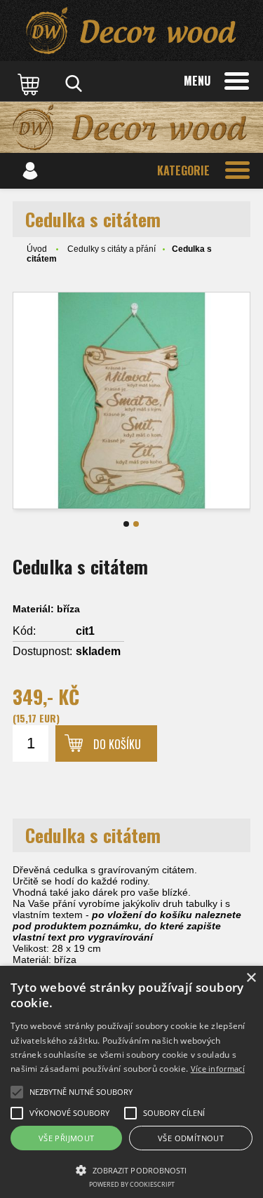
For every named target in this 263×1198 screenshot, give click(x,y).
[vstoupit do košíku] (30, 83)
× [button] (250, 978)
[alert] (131, 1082)
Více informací (218, 1068)
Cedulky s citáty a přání (111, 249)
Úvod (37, 249)
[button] (131, 1169)
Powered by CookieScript (132, 1184)
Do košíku (117, 744)
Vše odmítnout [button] (191, 1138)
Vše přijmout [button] (67, 1138)
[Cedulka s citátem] (131, 400)
